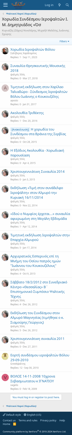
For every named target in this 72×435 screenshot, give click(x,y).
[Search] (67, 5)
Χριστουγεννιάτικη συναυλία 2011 (37, 338)
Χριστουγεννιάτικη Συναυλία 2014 (37, 171)
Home (6, 424)
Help (62, 420)
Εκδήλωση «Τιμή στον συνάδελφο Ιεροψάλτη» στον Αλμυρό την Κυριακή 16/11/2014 (36, 192)
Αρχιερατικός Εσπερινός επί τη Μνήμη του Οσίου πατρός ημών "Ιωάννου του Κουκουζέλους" (35, 261)
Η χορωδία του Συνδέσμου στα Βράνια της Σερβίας (38, 131)
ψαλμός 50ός (17, 74)
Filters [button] (63, 41)
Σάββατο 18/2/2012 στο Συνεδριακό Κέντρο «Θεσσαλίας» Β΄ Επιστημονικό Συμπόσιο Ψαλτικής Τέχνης (38, 289)
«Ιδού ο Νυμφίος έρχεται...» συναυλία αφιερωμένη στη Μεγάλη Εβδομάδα (40, 216)
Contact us (9, 420)
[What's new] (59, 5)
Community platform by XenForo (34, 431)
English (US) (33, 414)
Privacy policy (48, 420)
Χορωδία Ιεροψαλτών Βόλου (32, 49)
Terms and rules (28, 420)
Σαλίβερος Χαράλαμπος (23, 53)
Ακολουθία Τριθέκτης (27, 112)
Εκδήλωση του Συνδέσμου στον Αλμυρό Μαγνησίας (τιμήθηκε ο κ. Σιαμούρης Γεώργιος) (37, 318)
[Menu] (5, 5)
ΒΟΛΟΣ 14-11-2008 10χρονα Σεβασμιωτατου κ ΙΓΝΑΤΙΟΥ (32, 378)
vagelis (14, 385)
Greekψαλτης (18, 363)
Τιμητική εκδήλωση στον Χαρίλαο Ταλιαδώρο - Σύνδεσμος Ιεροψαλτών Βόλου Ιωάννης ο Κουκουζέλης (38, 91)
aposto (14, 100)
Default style (13, 414)
